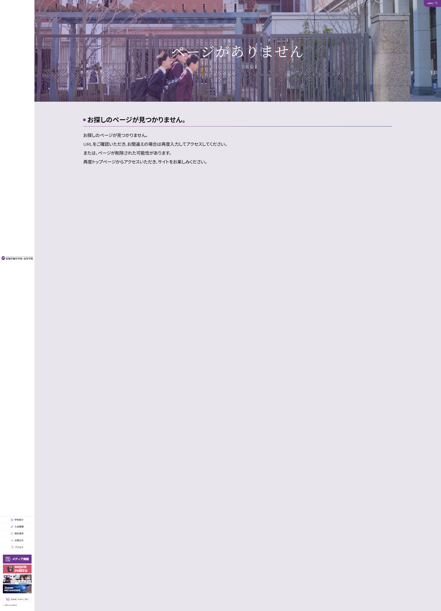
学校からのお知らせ (11, 605)
